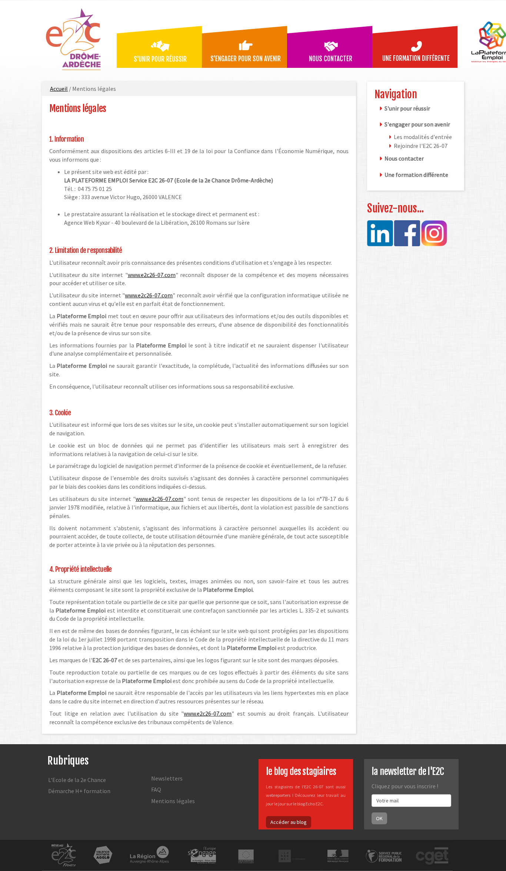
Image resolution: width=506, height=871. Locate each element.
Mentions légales (77, 108)
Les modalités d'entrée (423, 137)
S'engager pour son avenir (245, 59)
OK (379, 818)
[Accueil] (76, 38)
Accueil (59, 88)
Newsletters (167, 778)
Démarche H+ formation (79, 791)
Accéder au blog (288, 822)
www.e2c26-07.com (152, 274)
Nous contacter (330, 59)
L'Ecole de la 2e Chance (77, 779)
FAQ (156, 789)
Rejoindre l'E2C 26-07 (420, 145)
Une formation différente (416, 58)
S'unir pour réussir (160, 59)
